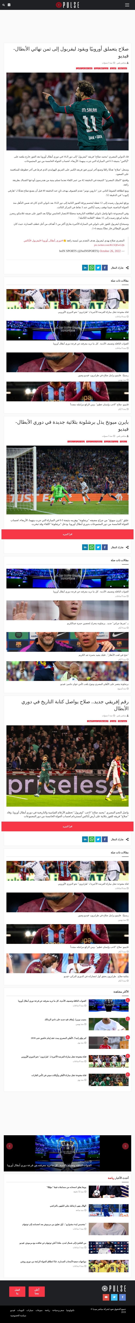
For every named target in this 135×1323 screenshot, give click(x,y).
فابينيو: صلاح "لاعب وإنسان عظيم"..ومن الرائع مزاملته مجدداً (99, 404)
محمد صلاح (122, 68)
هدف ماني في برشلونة (76, 441)
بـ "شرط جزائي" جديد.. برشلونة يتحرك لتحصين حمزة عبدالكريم (98, 623)
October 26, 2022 (110, 251)
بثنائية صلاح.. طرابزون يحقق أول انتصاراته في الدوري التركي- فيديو (96, 976)
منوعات (39, 1310)
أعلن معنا (36, 1291)
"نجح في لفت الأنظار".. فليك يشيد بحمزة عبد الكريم (104, 655)
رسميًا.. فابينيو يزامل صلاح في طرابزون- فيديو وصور (103, 375)
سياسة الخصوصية (18, 1315)
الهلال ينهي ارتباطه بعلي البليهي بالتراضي (68, 1206)
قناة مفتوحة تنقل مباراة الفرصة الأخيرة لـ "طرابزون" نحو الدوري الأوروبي (93, 312)
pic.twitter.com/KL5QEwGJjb (109, 245)
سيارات (30, 1310)
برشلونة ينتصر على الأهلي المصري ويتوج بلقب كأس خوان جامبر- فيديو (94, 684)
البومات (20, 1310)
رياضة (47, 1310)
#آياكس (27, 240)
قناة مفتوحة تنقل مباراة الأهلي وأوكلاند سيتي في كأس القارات (58, 1075)
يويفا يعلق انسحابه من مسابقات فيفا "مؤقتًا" (66, 1187)
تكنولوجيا (70, 1310)
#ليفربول (36, 240)
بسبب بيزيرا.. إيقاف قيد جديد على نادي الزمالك (65, 1019)
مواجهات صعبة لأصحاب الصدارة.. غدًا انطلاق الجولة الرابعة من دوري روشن (53, 1261)
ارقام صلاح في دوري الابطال (98, 721)
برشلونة (123, 441)
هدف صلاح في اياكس (84, 68)
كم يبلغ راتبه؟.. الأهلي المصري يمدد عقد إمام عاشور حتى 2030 (58, 1038)
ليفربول (113, 68)
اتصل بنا (17, 1291)
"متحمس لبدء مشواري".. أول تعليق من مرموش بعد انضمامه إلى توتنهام (54, 1224)
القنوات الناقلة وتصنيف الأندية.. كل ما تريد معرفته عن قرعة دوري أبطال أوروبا (91, 343)
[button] (105, 268)
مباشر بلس (121, 63)
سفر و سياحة (58, 1310)
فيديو (12, 1310)
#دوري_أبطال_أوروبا (52, 240)
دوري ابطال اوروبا (101, 68)
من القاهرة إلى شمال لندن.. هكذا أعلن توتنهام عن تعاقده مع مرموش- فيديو (53, 1243)
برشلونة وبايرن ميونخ (94, 441)
